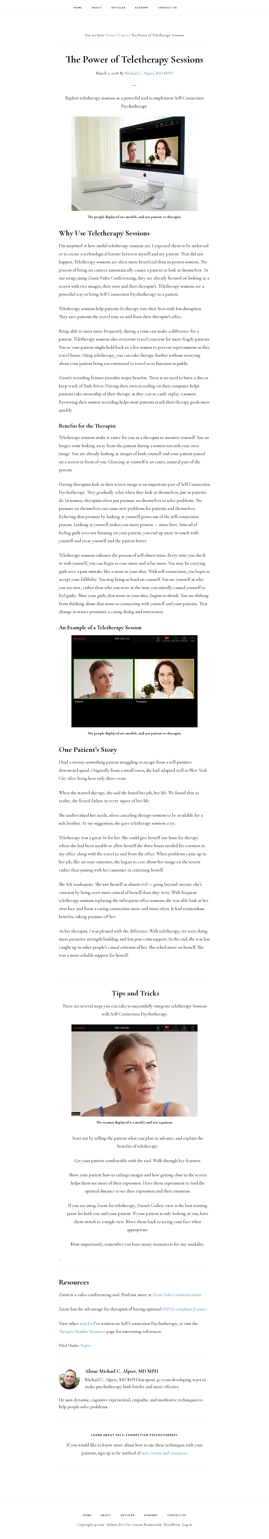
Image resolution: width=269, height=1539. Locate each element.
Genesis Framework (146, 1524)
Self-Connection (27, 7)
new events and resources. (164, 1453)
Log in (187, 1524)
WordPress (172, 1524)
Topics (85, 1345)
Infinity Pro (115, 1524)
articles (85, 1323)
